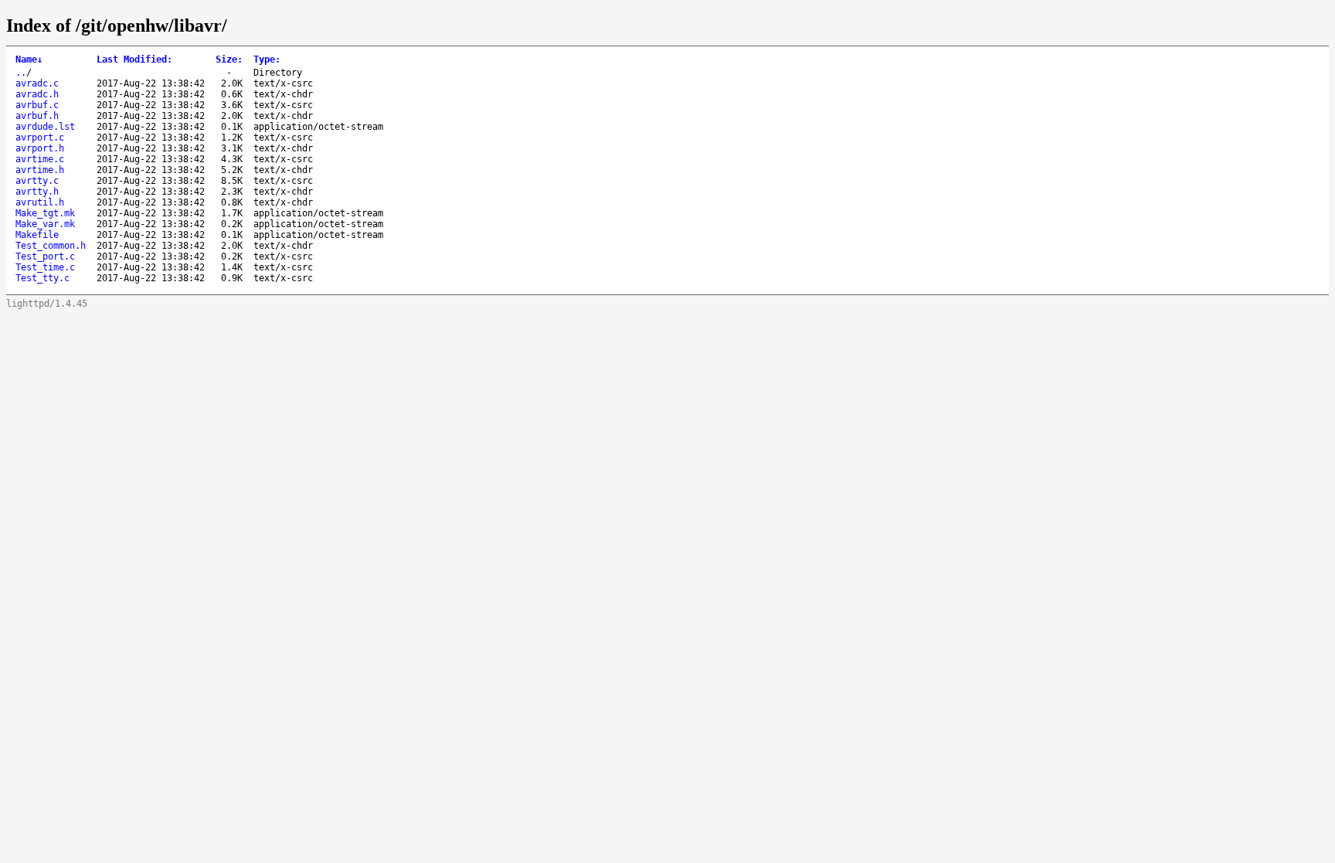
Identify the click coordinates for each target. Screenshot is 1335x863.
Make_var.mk (45, 224)
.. (20, 72)
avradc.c (37, 83)
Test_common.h (50, 245)
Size (229, 59)
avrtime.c (39, 159)
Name (28, 59)
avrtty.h (37, 191)
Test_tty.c (42, 278)
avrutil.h (39, 202)
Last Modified (134, 59)
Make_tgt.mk (45, 213)
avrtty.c (37, 180)
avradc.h (37, 94)
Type (266, 59)
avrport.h (39, 148)
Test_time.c (45, 267)
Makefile (37, 234)
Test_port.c (45, 256)
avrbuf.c (37, 105)
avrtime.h (39, 170)
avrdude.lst (45, 126)
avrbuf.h (37, 115)
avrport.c (39, 137)
